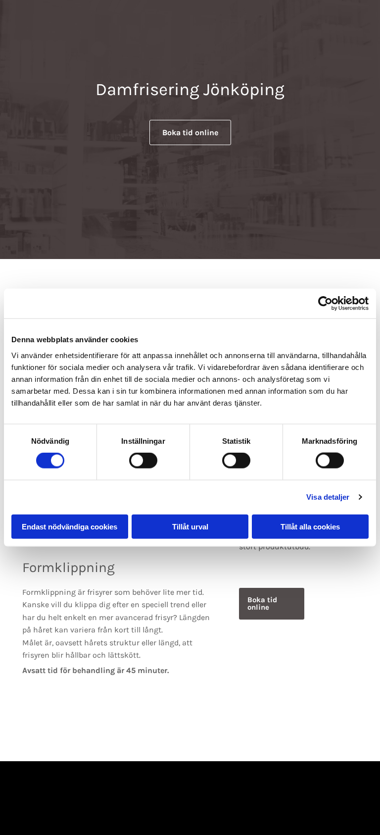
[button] (190, 132)
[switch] (143, 461)
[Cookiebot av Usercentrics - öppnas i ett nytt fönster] (325, 303)
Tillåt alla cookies (310, 526)
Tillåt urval (190, 526)
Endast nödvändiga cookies (69, 526)
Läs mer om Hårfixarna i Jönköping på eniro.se (190, 815)
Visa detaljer (327, 497)
